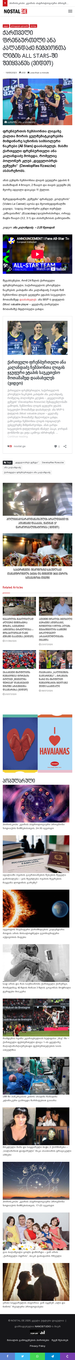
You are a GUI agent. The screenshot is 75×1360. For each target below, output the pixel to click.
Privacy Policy (37, 1346)
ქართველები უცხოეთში (19, 26)
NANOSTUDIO (43, 1326)
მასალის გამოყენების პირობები (28, 1340)
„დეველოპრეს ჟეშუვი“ (27, 462)
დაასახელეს (27, 299)
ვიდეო (6, 26)
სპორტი (33, 26)
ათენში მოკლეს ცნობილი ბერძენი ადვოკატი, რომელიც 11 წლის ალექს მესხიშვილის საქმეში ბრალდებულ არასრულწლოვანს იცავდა (55, 630)
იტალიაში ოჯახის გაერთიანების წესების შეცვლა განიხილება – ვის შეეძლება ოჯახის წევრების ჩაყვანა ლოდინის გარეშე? (34, 879)
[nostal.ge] (15, 11)
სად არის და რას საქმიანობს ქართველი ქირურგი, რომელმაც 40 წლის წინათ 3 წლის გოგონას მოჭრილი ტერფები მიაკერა (37, 987)
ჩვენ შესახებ (60, 1340)
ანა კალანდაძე (12, 467)
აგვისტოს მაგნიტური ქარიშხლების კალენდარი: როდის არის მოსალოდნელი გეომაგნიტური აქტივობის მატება (34, 933)
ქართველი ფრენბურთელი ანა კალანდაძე (27, 472)
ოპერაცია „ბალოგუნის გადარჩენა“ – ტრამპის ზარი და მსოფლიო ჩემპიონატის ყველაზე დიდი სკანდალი (53, 679)
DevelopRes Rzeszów (53, 462)
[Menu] (70, 11)
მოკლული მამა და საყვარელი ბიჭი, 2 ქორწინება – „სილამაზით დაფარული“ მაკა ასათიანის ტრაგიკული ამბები (37, 1151)
